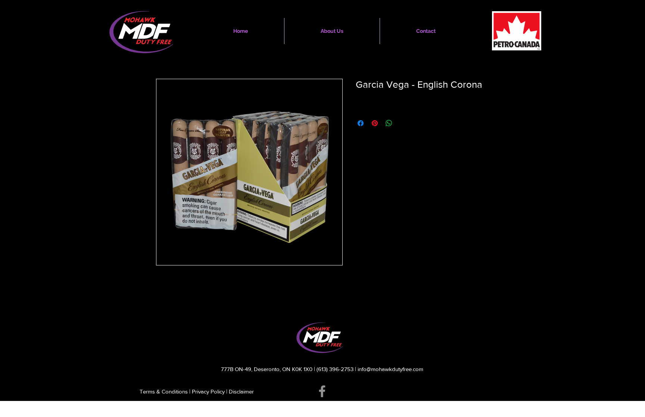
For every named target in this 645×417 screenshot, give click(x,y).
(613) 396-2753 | (337, 369)
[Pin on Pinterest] (374, 123)
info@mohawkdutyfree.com (390, 369)
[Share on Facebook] (360, 123)
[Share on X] (403, 123)
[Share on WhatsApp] (388, 123)
